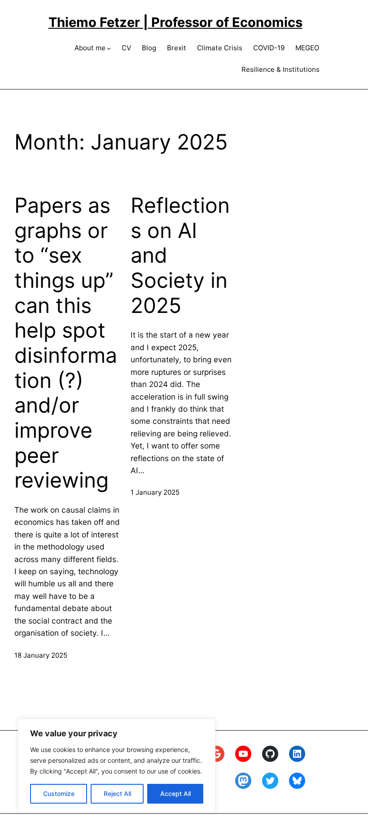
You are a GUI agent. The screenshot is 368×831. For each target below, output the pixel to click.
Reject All (117, 793)
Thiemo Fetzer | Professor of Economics (175, 22)
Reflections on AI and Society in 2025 (180, 255)
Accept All (175, 793)
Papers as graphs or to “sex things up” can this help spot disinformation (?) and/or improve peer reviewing (65, 342)
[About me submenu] (109, 48)
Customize (58, 793)
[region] (116, 766)
